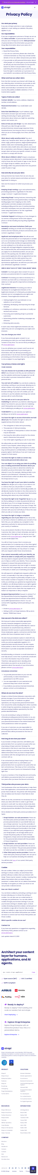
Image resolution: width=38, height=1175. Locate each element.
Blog (2, 1144)
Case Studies (5, 1125)
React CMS (23, 1112)
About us (3, 1141)
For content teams (25, 1096)
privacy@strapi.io (8, 345)
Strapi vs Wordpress (7, 1127)
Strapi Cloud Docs (6, 1112)
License (14, 1171)
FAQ (2, 1154)
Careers (3, 1149)
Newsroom (4, 1156)
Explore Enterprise (11, 1034)
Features (3, 1081)
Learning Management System (26, 1084)
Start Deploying (10, 1015)
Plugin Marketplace (6, 1091)
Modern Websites (25, 1073)
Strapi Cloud (4, 1076)
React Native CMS (25, 1133)
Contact (3, 1151)
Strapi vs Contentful (6, 1130)
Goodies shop (5, 1159)
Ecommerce (24, 1078)
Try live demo (5, 1093)
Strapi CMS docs (6, 1110)
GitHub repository (6, 1122)
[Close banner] (35, 2)
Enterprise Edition (6, 1078)
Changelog (4, 1088)
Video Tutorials (5, 1133)
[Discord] (13, 1168)
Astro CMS (23, 1125)
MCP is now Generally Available (16, 2)
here (14, 860)
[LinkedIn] (25, 1168)
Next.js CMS (23, 1115)
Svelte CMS (23, 1130)
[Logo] (5, 7)
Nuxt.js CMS (23, 1122)
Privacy (28, 1171)
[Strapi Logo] (6, 1048)
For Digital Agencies (26, 1101)
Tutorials (3, 1120)
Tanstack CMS (24, 1117)
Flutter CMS (23, 1127)
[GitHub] (9, 1168)
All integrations (24, 1110)
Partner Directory (6, 1115)
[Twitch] (16, 1168)
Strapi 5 (3, 1073)
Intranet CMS (24, 1087)
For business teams (26, 1099)
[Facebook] (22, 1168)
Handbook (4, 1146)
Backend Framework (26, 1081)
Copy (33, 972)
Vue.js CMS (23, 1120)
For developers (24, 1094)
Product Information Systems (26, 1090)
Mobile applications (26, 1076)
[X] (19, 1168)
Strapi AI (3, 1083)
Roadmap (4, 1086)
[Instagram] (28, 1168)
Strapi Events (5, 1117)
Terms (21, 1171)
